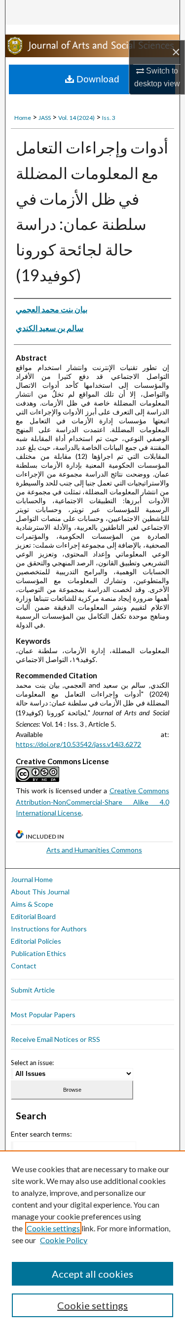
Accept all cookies (92, 1274)
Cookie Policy (63, 1240)
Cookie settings (53, 1228)
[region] (92, 1239)
